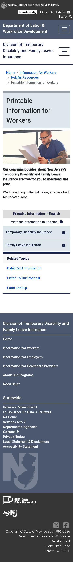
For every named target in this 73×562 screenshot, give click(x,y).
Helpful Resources (25, 77)
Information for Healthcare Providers (30, 366)
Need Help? (11, 384)
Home (10, 73)
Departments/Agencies (20, 427)
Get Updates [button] (58, 12)
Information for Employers (23, 357)
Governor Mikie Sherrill (20, 407)
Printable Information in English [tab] (36, 214)
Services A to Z (14, 422)
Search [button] (64, 16)
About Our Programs (18, 375)
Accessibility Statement (20, 446)
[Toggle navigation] (64, 29)
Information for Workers (38, 73)
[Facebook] (66, 527)
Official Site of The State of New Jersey (33, 5)
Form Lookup (17, 288)
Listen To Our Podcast (23, 278)
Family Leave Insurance (23, 245)
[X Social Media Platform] (56, 527)
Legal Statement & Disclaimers (26, 442)
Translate (25, 12)
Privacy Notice (14, 437)
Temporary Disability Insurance (29, 232)
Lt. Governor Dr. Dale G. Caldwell (27, 412)
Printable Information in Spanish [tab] (34, 222)
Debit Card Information (24, 268)
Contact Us (11, 432)
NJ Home (10, 417)
